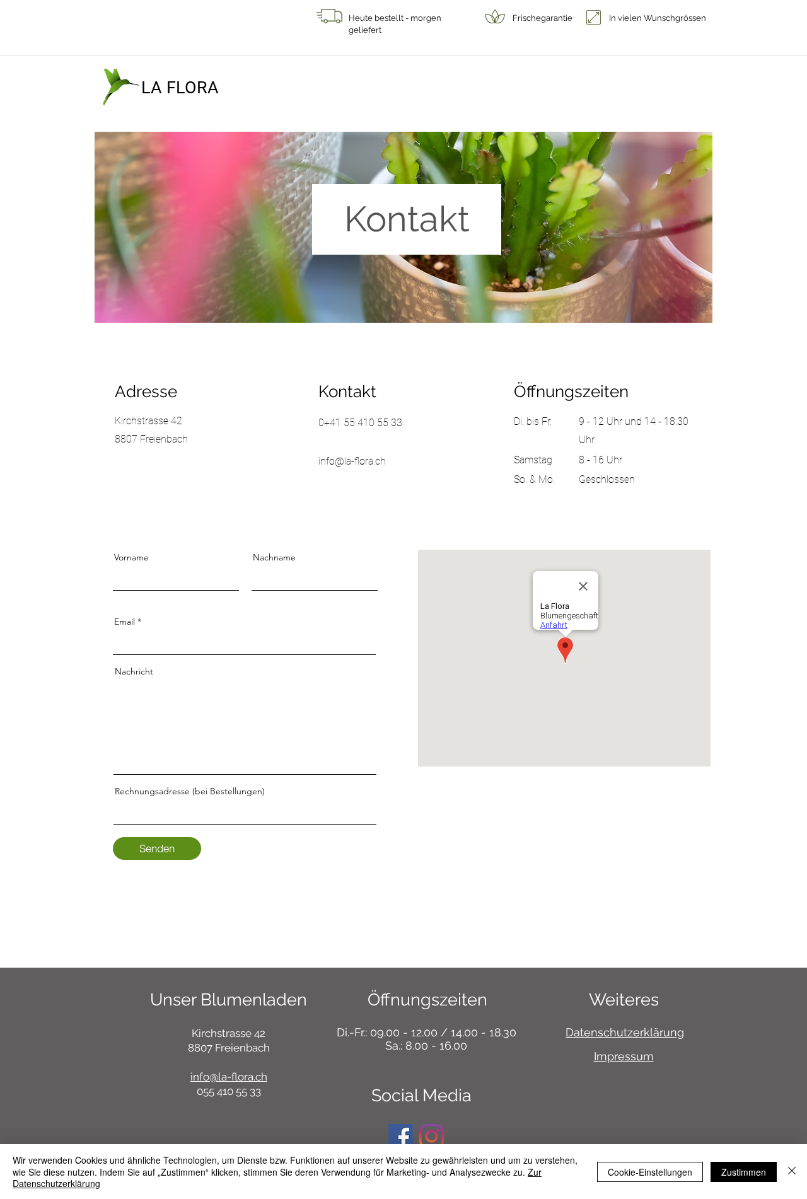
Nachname (274, 557)
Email (124, 621)
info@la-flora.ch (228, 1076)
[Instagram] (431, 1136)
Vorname (131, 557)
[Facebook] (400, 1136)
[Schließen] (791, 1171)
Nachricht (134, 671)
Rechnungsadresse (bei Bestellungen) (190, 791)
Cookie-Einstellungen (650, 1172)
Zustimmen (743, 1172)
